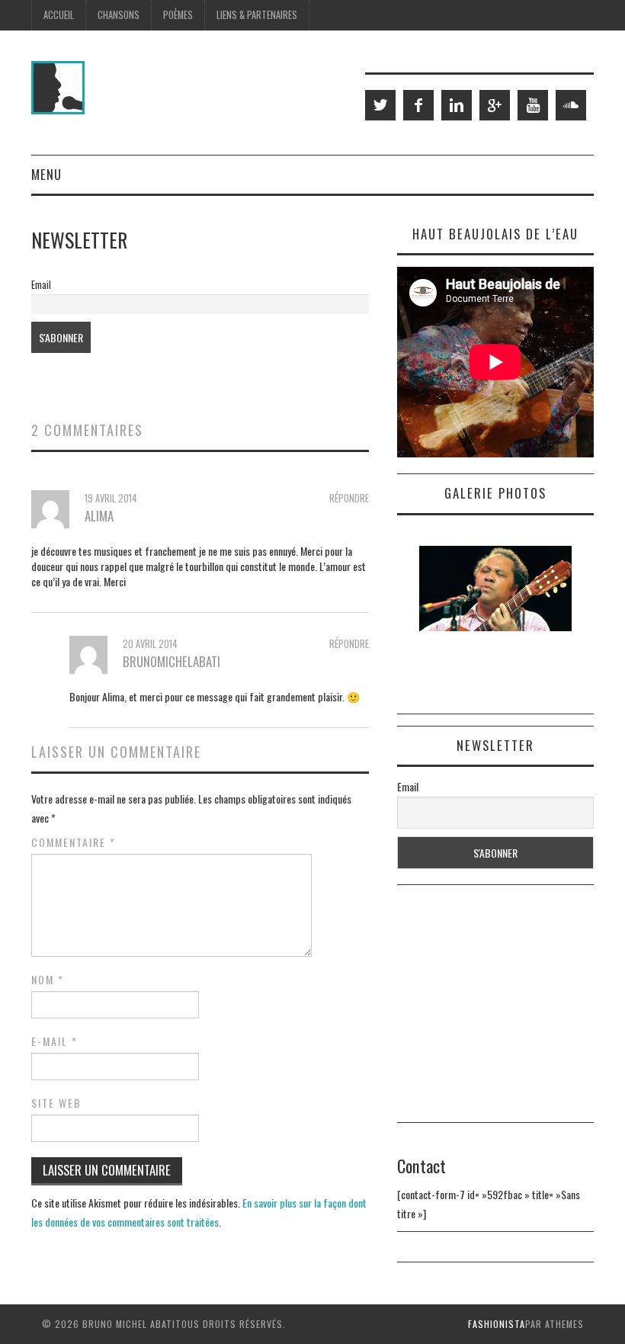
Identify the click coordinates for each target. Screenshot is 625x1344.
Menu (46, 174)
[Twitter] (380, 105)
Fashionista (496, 1324)
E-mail (54, 1041)
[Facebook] (418, 105)
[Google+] (494, 105)
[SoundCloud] (571, 105)
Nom (47, 979)
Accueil (58, 15)
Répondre (349, 498)
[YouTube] (533, 105)
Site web (56, 1103)
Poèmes (178, 15)
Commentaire (73, 842)
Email (41, 284)
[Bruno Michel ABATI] (58, 86)
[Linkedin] (456, 105)
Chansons (118, 15)
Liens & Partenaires (256, 15)
